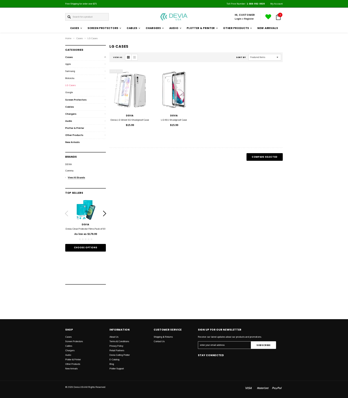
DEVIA (68, 164)
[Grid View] (128, 57)
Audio (68, 121)
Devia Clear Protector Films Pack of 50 (85, 229)
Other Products (74, 135)
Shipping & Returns (163, 337)
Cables (69, 106)
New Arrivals (267, 28)
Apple (68, 64)
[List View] (134, 57)
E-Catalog (114, 359)
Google (69, 92)
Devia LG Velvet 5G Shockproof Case (130, 120)
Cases (79, 38)
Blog (111, 364)
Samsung (70, 71)
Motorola (69, 78)
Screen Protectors (75, 99)
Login (238, 19)
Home (68, 38)
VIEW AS (117, 57)
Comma (69, 170)
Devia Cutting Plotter (119, 355)
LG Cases (93, 38)
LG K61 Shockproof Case (174, 120)
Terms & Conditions (119, 341)
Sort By (241, 57)
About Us (113, 337)
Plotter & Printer (74, 128)
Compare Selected (264, 156)
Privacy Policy (116, 346)
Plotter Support (116, 368)
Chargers (70, 113)
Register (249, 19)
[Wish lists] (268, 17)
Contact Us (159, 341)
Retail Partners (116, 350)
